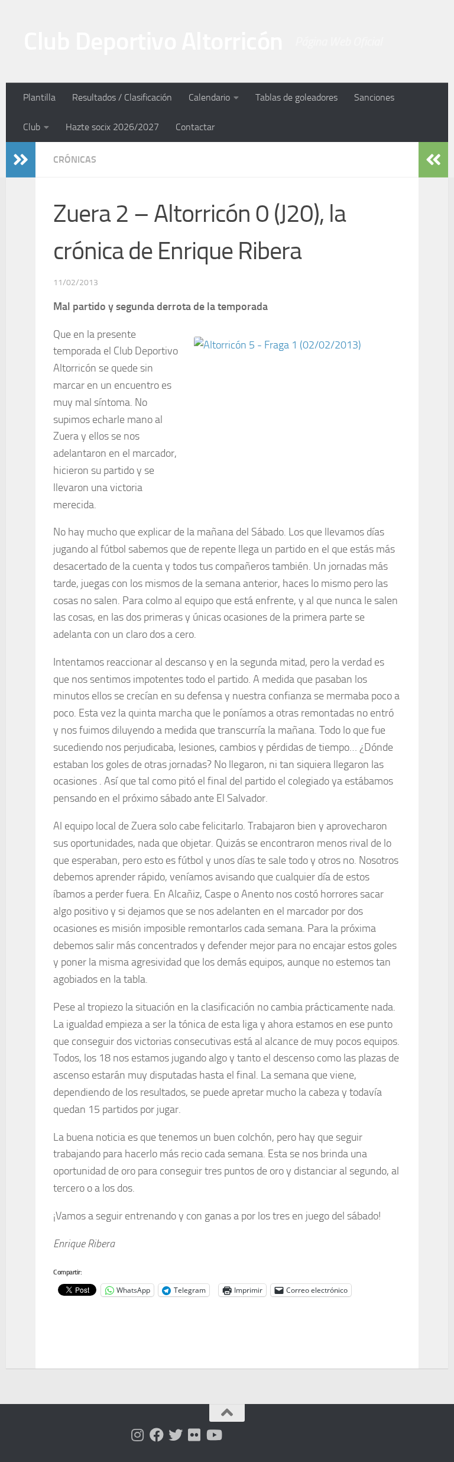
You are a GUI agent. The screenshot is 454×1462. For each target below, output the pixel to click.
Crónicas (74, 159)
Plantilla (39, 97)
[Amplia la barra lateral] (20, 159)
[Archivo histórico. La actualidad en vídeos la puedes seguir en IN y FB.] (213, 1435)
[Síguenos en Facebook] (157, 1435)
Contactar (195, 127)
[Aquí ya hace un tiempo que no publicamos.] (175, 1435)
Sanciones (374, 97)
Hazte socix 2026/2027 (112, 127)
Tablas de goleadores (296, 97)
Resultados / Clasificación (122, 97)
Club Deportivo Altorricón (153, 41)
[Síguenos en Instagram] (138, 1435)
